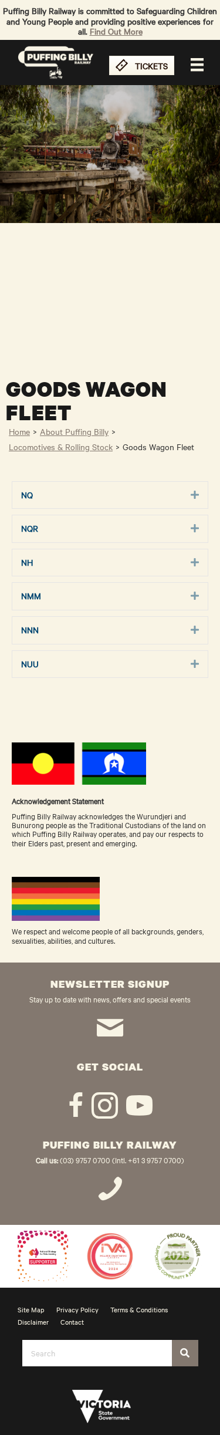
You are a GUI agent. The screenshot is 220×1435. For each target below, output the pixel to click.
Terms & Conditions (139, 1309)
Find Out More (116, 31)
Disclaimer (33, 1321)
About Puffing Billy (74, 431)
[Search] (185, 1353)
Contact (72, 1321)
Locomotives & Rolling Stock (61, 447)
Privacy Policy (77, 1309)
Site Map (31, 1309)
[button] (195, 495)
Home (19, 431)
